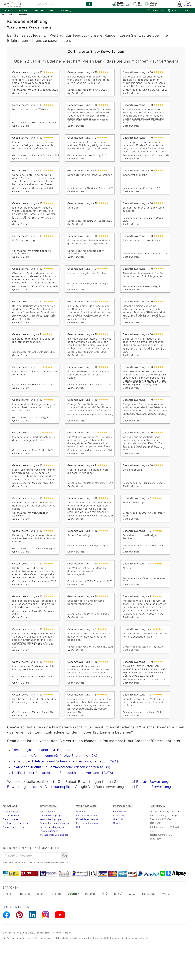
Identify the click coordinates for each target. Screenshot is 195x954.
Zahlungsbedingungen (51, 815)
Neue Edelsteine (11, 811)
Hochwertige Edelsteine (16, 823)
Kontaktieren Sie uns (87, 819)
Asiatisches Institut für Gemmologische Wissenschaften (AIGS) (60, 767)
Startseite (9, 10)
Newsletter (119, 823)
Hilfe (52, 10)
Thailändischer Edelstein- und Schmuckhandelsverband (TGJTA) (62, 773)
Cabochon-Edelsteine (14, 827)
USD (187, 10)
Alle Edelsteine (11, 815)
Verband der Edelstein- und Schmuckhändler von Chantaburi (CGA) (64, 761)
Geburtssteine (10, 819)
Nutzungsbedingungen (52, 827)
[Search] (89, 4)
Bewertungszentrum (24, 787)
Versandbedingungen (51, 819)
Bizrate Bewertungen (154, 782)
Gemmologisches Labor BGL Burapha (40, 750)
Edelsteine (24, 10)
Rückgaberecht (48, 811)
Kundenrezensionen (86, 815)
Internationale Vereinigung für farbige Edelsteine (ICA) (54, 755)
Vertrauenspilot (58, 787)
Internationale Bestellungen (54, 834)
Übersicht (118, 819)
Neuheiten (40, 10)
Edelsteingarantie (49, 831)
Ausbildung (66, 10)
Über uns (81, 811)
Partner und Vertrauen (88, 823)
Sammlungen (120, 811)
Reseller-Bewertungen (155, 787)
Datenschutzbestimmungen (54, 823)
